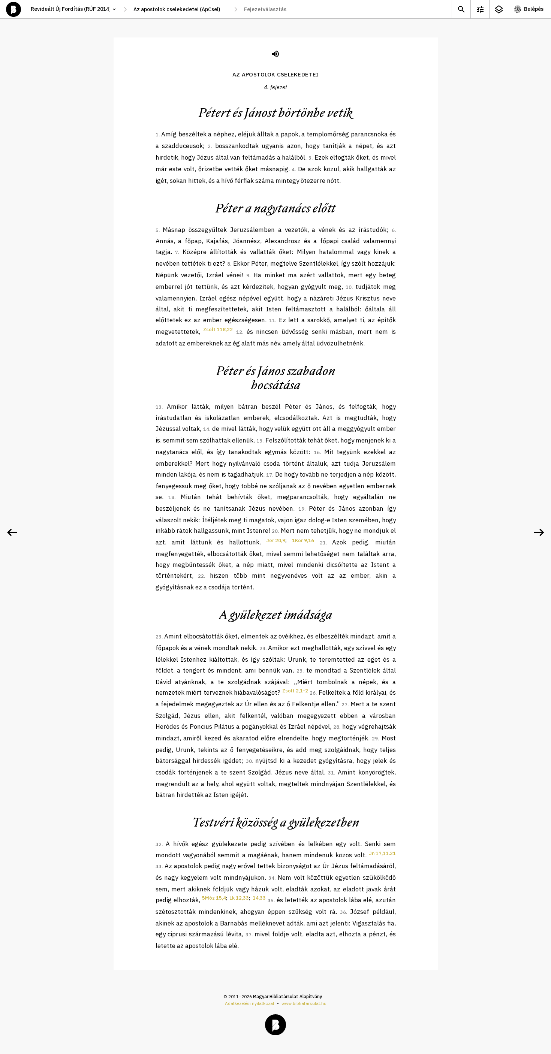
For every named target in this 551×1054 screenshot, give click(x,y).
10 (349, 287)
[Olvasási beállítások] (479, 9)
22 (201, 576)
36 (343, 912)
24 (262, 648)
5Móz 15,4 (214, 898)
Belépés (534, 9)
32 (159, 844)
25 (299, 671)
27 (344, 704)
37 (249, 934)
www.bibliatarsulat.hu (303, 1003)
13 (159, 407)
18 (171, 497)
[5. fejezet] (539, 532)
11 (272, 320)
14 (206, 429)
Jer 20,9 (276, 540)
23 (159, 637)
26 (313, 693)
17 (269, 475)
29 (375, 739)
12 (239, 332)
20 (275, 531)
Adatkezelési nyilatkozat (249, 1003)
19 (301, 509)
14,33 (259, 898)
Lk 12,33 (239, 898)
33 (159, 866)
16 (317, 452)
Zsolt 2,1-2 (295, 691)
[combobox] (180, 9)
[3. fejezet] (12, 532)
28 (336, 727)
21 (323, 543)
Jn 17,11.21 (382, 853)
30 (249, 761)
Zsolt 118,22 (218, 329)
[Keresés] (461, 9)
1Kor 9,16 (303, 540)
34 (271, 878)
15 (259, 441)
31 (331, 773)
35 (271, 900)
